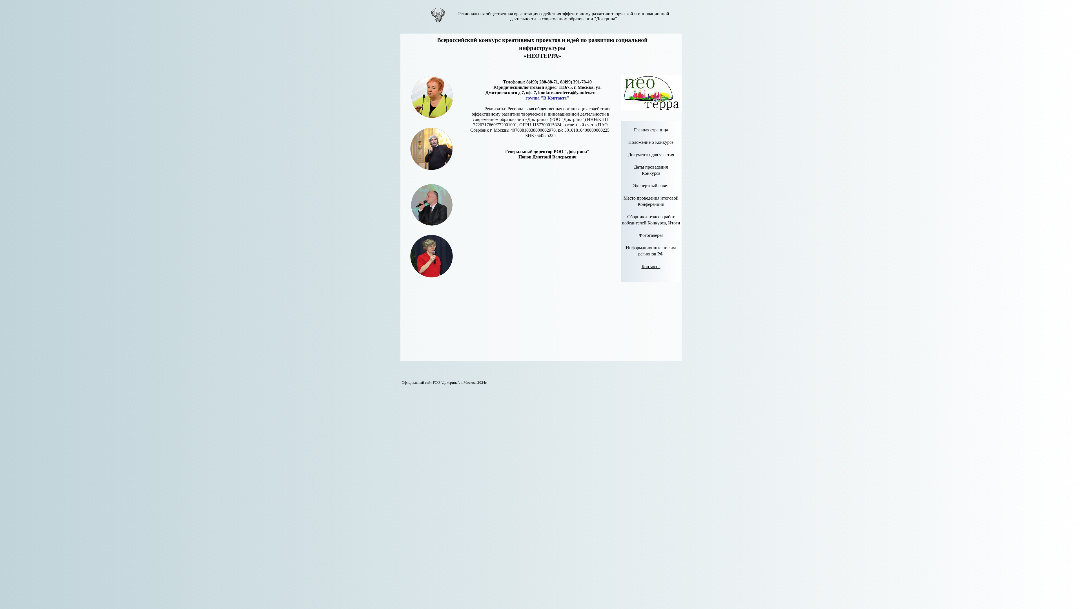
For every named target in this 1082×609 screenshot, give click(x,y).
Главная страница (651, 129)
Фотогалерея (651, 235)
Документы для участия (651, 154)
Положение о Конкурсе (650, 142)
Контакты (651, 266)
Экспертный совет (651, 185)
